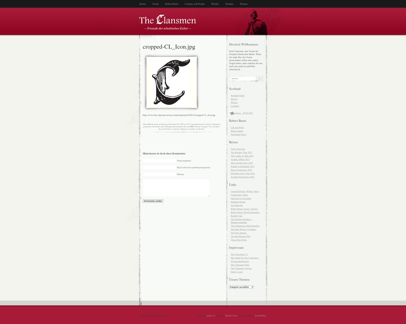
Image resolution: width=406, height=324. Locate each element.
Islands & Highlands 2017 (243, 166)
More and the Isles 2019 (242, 162)
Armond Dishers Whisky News (245, 191)
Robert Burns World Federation (245, 212)
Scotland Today (238, 95)
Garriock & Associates (241, 198)
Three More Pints (239, 239)
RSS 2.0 (193, 126)
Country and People (195, 3)
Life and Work (237, 127)
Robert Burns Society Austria (244, 208)
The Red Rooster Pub (240, 236)
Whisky (215, 3)
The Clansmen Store (240, 264)
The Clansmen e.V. (239, 254)
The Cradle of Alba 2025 (242, 155)
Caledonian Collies (239, 194)
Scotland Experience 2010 (242, 176)
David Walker (260, 315)
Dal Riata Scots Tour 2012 (243, 173)
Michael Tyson (231, 315)
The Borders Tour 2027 (241, 152)
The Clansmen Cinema (241, 268)
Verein (155, 3)
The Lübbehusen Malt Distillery (245, 225)
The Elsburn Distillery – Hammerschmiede (242, 221)
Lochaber (235, 105)
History (234, 98)
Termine (229, 3)
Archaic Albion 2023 (240, 159)
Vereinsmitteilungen (240, 261)
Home (143, 3)
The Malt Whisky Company (243, 229)
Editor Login (236, 271)
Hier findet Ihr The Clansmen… (245, 257)
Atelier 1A (210, 315)
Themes (244, 3)
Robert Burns (171, 3)
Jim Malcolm (237, 205)
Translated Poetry (239, 134)
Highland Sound (238, 201)
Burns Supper (237, 130)
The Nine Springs (239, 232)
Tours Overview (238, 148)
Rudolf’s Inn (236, 215)
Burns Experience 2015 (241, 169)
